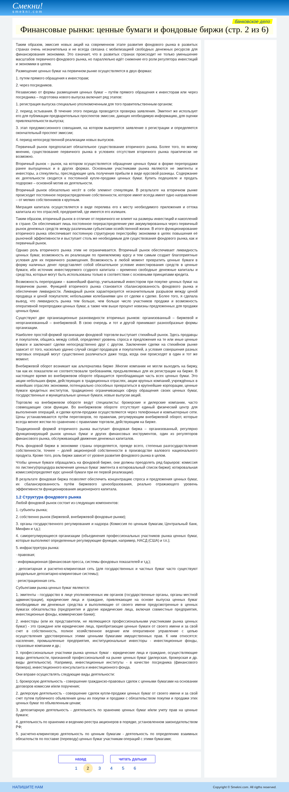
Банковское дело (252, 21)
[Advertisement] (240, 110)
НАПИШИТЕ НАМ (27, 787)
